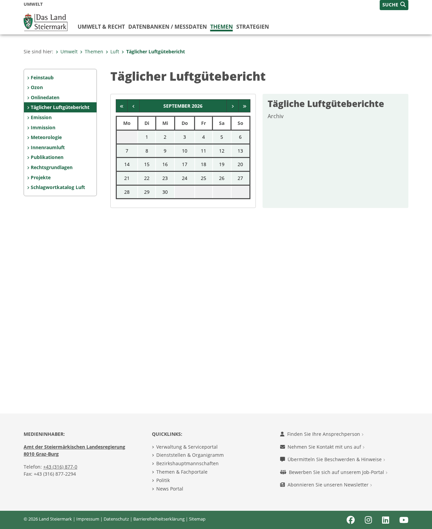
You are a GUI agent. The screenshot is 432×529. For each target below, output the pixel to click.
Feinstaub (42, 77)
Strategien (252, 26)
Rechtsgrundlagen (52, 167)
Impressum (87, 519)
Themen (221, 26)
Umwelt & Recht (101, 26)
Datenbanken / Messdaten (167, 26)
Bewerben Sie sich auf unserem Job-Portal (337, 472)
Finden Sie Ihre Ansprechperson (324, 434)
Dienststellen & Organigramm (190, 455)
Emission (41, 117)
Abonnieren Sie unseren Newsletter (329, 484)
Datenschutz (116, 519)
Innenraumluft (48, 147)
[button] (394, 5)
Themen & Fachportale (182, 472)
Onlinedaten (45, 97)
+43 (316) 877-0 (60, 467)
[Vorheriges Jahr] (122, 106)
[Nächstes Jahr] (244, 106)
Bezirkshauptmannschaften (187, 463)
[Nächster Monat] (233, 106)
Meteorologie (46, 137)
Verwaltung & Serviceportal (187, 447)
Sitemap (197, 519)
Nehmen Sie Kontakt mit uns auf (325, 447)
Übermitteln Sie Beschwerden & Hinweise (335, 459)
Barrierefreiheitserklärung (159, 519)
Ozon (37, 87)
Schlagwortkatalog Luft (58, 187)
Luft (114, 51)
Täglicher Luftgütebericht (155, 51)
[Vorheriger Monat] (133, 106)
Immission (43, 127)
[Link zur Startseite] (46, 21)
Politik (163, 480)
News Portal (169, 488)
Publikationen (47, 157)
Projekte (41, 177)
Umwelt (69, 51)
